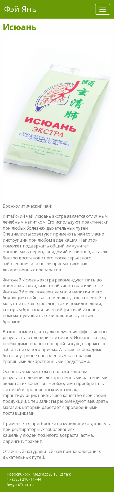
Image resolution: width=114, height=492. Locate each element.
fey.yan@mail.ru (20, 484)
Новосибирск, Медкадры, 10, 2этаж (39, 474)
